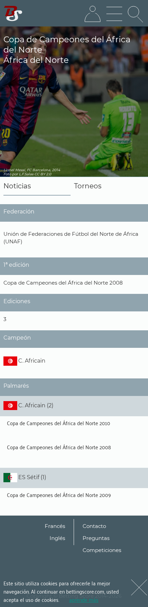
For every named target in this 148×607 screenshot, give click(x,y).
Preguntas (96, 538)
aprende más (83, 599)
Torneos (88, 186)
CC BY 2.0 (42, 174)
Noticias (17, 186)
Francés (55, 526)
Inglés (57, 538)
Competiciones (102, 550)
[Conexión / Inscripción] (92, 14)
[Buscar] (136, 14)
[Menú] (114, 14)
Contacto (94, 526)
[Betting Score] (13, 13)
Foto (7, 174)
